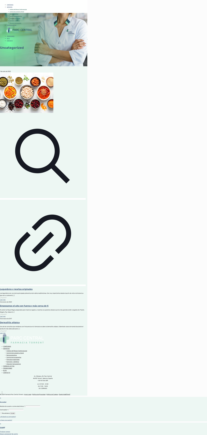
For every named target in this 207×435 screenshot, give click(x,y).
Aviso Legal (27, 394)
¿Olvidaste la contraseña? (8, 417)
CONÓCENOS (7, 346)
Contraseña (4, 410)
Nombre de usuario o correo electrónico (12, 406)
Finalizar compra (5, 431)
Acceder (12, 413)
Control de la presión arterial (15, 353)
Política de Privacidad (38, 394)
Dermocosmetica (11, 355)
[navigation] (103, 429)
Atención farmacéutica (13, 364)
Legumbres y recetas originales (16, 289)
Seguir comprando (5, 434)
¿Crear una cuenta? (6, 420)
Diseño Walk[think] (64, 394)
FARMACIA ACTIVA (8, 366)
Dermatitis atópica (10, 322)
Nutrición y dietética (12, 362)
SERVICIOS (6, 348)
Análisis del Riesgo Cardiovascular (16, 351)
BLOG (5, 370)
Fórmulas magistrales (12, 359)
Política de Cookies (52, 394)
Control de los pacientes (13, 357)
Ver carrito (14, 434)
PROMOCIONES (7, 368)
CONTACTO (6, 372)
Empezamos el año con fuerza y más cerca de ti (24, 306)
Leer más (2, 300)
